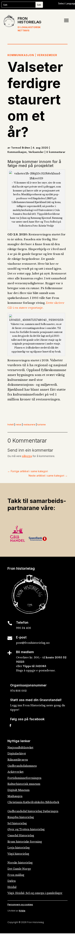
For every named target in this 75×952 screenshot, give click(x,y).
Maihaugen (14, 796)
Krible (22, 910)
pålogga (27, 456)
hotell (10, 424)
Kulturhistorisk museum (23, 784)
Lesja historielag (18, 847)
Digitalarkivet (16, 753)
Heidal (11, 887)
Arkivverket (15, 771)
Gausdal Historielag (20, 835)
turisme (41, 424)
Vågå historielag (18, 853)
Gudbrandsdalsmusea (22, 765)
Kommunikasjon (20, 55)
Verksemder (47, 55)
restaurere (29, 424)
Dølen (11, 881)
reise (18, 424)
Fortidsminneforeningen (24, 778)
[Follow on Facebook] (10, 725)
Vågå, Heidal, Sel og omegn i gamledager (34, 893)
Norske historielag (20, 862)
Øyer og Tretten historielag (26, 829)
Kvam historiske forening (24, 841)
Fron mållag (15, 875)
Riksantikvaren (17, 759)
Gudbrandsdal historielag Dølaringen (32, 811)
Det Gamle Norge (19, 868)
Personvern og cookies (20, 904)
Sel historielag (17, 823)
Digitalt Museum (18, 790)
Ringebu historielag (20, 817)
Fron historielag (29, 20)
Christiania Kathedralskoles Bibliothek (33, 802)
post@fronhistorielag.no (33, 642)
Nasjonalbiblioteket (20, 747)
